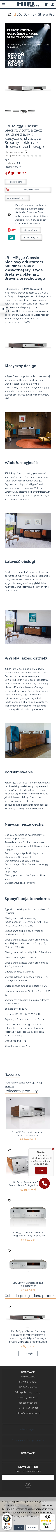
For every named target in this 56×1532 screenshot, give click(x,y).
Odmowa (31, 1527)
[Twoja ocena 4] (36, 156)
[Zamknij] (53, 1149)
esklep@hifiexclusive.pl (28, 1413)
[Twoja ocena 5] (40, 156)
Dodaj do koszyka (31, 190)
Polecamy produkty (21, 1091)
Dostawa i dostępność (27, 1440)
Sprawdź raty (30, 230)
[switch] (7, 1527)
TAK (41, 1170)
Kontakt (28, 1453)
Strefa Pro (46, 14)
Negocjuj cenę (16, 182)
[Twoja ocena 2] (28, 156)
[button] (44, 1183)
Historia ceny (12, 167)
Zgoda (18, 1527)
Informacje (27, 1429)
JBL (19, 163)
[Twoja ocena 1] (24, 156)
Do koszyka (28, 1353)
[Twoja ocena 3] (32, 156)
